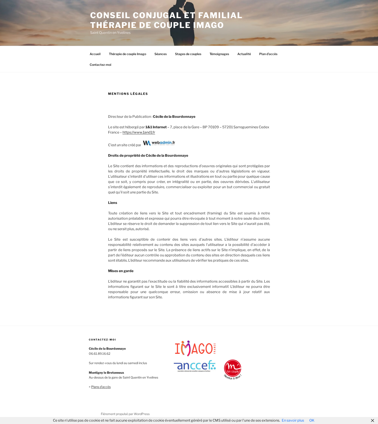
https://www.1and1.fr (138, 132)
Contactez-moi (100, 64)
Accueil (95, 54)
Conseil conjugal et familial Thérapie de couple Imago (166, 20)
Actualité (244, 54)
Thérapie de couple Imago (127, 54)
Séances (160, 54)
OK (311, 420)
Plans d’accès (101, 387)
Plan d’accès (268, 54)
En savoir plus (293, 420)
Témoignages (219, 54)
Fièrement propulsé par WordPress (125, 414)
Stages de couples (188, 54)
